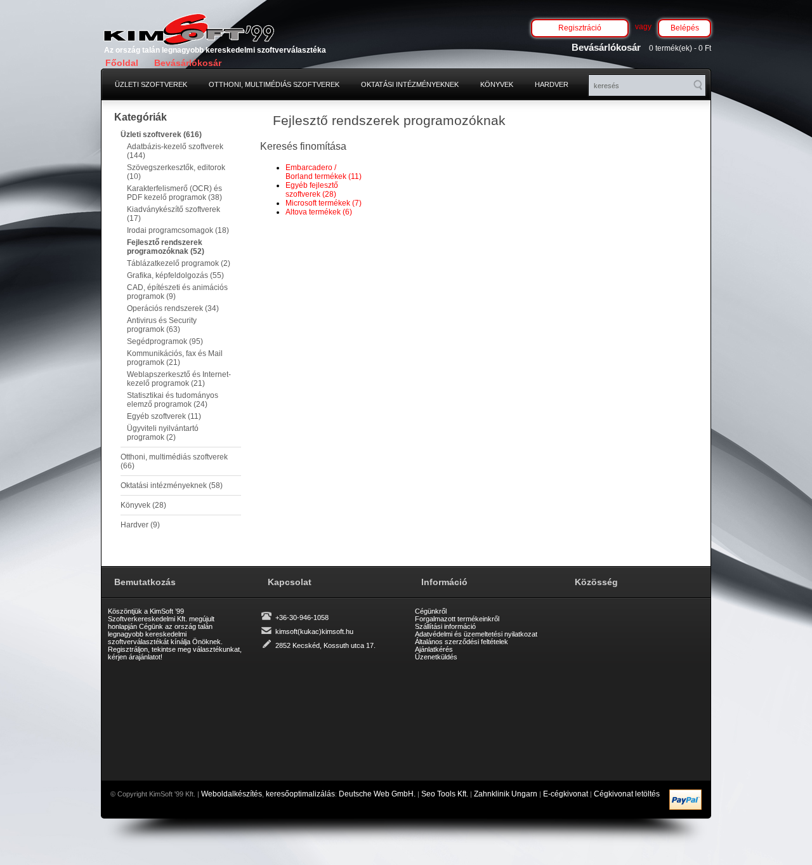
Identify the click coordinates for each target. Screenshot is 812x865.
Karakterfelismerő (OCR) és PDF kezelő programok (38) (174, 193)
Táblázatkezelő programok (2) (178, 263)
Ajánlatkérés (434, 649)
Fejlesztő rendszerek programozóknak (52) (165, 247)
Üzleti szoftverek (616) (161, 134)
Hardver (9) (140, 524)
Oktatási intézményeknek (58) (172, 485)
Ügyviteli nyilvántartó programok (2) (163, 433)
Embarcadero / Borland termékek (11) (323, 172)
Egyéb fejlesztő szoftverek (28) (311, 190)
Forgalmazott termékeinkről (457, 619)
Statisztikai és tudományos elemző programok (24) (172, 400)
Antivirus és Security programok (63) (162, 325)
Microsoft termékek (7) (323, 203)
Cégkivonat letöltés (627, 793)
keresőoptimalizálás (300, 793)
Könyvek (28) (143, 505)
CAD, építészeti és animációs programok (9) (177, 292)
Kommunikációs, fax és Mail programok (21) (175, 358)
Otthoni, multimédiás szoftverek (274, 84)
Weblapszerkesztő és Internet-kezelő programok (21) (179, 379)
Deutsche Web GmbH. (377, 793)
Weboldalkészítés (231, 793)
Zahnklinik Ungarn (505, 793)
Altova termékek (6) (318, 212)
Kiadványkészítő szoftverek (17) (173, 214)
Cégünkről (431, 611)
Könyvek (496, 84)
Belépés (685, 27)
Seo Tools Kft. (444, 793)
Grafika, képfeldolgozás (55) (175, 275)
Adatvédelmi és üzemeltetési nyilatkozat (476, 634)
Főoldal (121, 63)
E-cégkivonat (565, 793)
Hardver (551, 84)
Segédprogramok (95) (165, 341)
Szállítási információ (445, 626)
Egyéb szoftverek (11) (164, 416)
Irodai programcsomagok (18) (178, 230)
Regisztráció (579, 27)
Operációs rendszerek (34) (173, 308)
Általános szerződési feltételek (461, 641)
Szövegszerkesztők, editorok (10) (176, 172)
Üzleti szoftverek (151, 84)
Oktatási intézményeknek (410, 84)
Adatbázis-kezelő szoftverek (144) (175, 151)
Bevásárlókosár (187, 63)
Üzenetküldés (436, 657)
